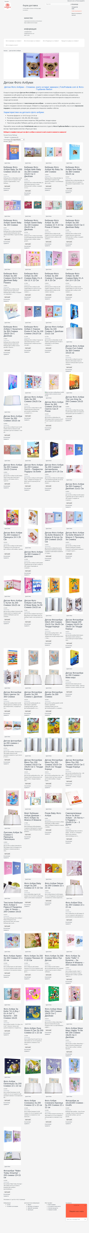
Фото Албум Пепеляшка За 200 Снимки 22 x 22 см (12, 1083)
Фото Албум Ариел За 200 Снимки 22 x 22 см (13, 958)
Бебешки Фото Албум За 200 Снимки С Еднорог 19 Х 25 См (54, 276)
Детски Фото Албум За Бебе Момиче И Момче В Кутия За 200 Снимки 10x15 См (54, 537)
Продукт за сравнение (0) (11, 137)
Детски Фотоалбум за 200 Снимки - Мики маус (74, 675)
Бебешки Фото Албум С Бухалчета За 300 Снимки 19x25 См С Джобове (13, 331)
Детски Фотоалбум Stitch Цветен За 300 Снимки (12, 694)
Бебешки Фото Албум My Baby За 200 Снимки (54, 169)
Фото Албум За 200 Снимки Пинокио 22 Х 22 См (33, 958)
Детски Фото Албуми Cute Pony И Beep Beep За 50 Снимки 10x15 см (33, 603)
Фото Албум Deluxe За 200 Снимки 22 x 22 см (54, 885)
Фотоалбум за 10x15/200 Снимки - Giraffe (75, 1102)
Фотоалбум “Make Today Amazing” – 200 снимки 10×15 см (12, 1174)
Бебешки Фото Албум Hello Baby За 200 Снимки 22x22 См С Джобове (32, 171)
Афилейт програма (33, 1208)
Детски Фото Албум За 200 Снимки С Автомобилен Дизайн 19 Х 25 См (54, 468)
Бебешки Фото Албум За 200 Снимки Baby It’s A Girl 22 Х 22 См (33, 276)
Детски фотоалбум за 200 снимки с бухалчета (12, 743)
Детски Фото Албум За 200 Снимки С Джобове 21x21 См (75, 486)
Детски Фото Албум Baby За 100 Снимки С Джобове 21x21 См (54, 330)
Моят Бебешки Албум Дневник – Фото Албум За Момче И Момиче (32, 816)
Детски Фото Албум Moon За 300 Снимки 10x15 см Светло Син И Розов (54, 406)
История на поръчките (54, 1206)
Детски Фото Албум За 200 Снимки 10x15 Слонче (13, 467)
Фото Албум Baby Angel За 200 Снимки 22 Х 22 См (33, 885)
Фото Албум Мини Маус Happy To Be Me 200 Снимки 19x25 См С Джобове (74, 1032)
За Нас (9, 1204)
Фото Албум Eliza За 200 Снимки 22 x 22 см (75, 904)
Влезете (70, 1)
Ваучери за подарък (33, 1206)
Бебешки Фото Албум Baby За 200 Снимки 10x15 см (13, 169)
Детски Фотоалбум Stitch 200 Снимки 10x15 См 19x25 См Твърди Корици (54, 623)
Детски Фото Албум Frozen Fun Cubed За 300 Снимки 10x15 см (75, 349)
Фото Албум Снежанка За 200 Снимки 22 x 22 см (33, 1102)
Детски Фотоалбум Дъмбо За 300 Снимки (54, 694)
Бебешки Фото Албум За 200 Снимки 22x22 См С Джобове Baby (75, 223)
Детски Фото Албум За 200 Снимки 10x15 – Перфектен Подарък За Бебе (33, 468)
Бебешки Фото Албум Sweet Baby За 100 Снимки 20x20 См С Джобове (33, 225)
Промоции (30, 1210)
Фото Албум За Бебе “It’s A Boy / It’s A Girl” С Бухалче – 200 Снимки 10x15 (12, 1013)
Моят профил (52, 1204)
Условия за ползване (12, 1206)
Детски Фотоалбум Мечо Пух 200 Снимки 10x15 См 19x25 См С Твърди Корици (33, 764)
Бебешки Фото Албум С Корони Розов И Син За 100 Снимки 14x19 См (33, 330)
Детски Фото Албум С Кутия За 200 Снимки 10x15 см (13, 602)
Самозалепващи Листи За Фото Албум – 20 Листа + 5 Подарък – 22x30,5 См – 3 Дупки (75, 819)
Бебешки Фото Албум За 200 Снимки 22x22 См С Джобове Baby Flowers (13, 278)
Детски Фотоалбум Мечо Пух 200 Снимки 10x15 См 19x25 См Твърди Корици (54, 764)
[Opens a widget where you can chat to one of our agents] (76, 1212)
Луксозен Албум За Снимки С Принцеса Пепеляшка (13, 835)
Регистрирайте (80, 1)
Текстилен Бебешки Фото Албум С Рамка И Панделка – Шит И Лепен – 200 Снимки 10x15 (13, 907)
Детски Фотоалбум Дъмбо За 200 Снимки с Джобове (33, 694)
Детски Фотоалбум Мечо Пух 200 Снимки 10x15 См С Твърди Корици (75, 763)
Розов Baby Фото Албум (53, 814)
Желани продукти (53, 1208)
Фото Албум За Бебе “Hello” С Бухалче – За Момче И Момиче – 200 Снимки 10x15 (75, 960)
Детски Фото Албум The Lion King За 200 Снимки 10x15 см (75, 400)
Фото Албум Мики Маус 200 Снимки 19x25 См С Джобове (53, 1012)
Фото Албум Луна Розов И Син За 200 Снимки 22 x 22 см (33, 1030)
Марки (29, 1204)
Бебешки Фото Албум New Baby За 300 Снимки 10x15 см (74, 170)
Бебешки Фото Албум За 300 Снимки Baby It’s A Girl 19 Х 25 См (74, 276)
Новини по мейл (52, 1210)
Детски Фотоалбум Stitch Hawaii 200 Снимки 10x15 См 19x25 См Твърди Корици (74, 624)
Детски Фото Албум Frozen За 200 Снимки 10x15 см (13, 418)
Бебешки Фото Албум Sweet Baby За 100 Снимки (12, 222)
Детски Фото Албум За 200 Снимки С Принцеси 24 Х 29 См (13, 536)
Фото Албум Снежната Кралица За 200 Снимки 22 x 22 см (54, 1104)
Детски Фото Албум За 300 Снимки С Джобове (33, 554)
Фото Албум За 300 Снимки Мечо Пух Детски (54, 958)
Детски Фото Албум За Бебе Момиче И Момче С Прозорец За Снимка (75, 536)
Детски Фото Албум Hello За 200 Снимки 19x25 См (33, 399)
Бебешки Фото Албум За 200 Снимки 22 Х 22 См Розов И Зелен (54, 223)
